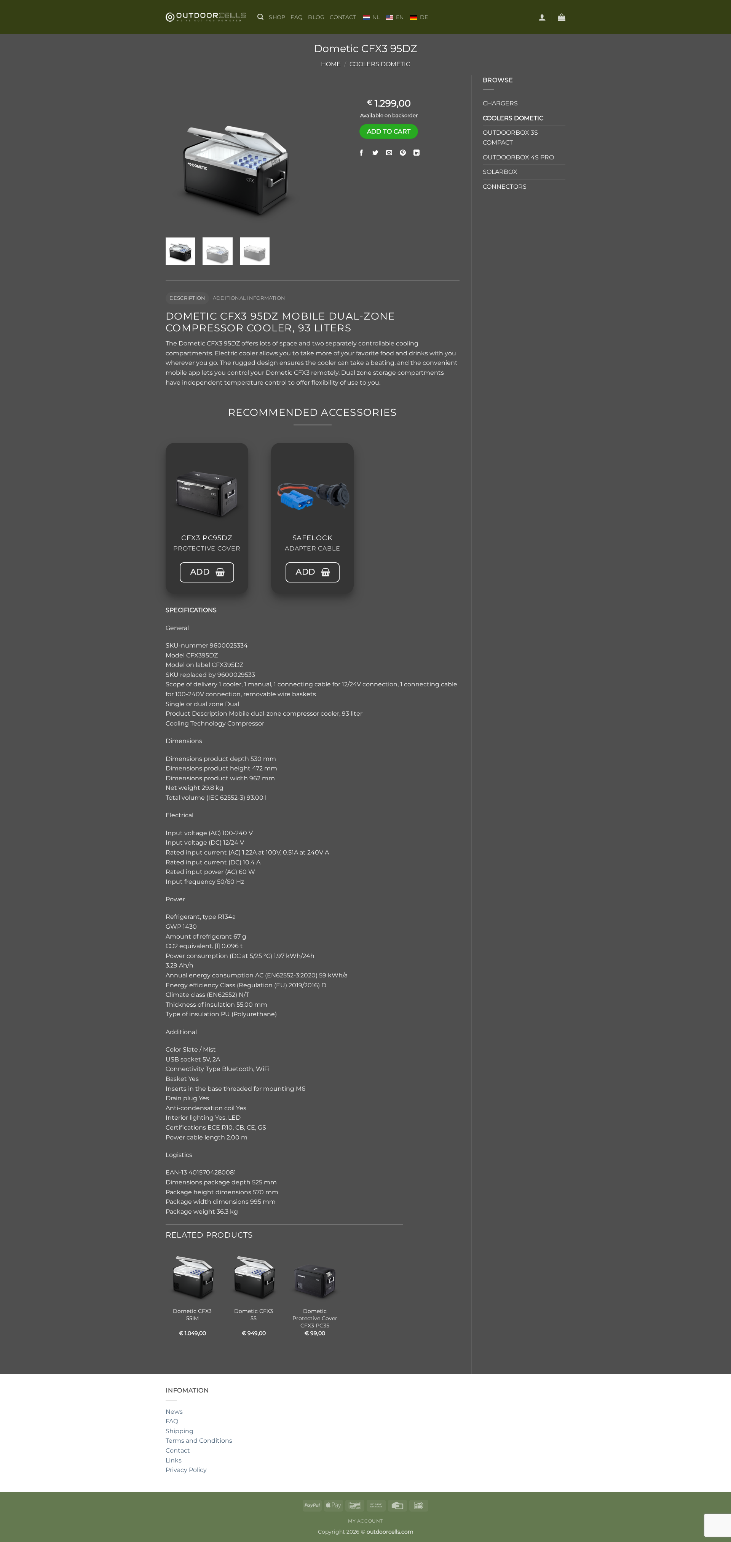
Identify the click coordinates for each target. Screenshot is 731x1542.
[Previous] (178, 161)
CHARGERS (500, 103)
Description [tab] (187, 298)
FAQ (296, 17)
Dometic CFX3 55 (253, 1315)
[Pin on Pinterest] (403, 153)
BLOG (316, 17)
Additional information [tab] (249, 298)
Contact (343, 17)
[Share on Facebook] (361, 153)
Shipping (179, 1431)
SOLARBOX (500, 171)
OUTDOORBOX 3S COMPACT (510, 137)
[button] (260, 17)
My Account (365, 1521)
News (174, 1411)
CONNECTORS (505, 186)
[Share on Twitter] (375, 153)
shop (277, 17)
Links (174, 1460)
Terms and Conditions (199, 1440)
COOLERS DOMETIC (380, 64)
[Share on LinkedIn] (416, 153)
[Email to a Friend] (389, 153)
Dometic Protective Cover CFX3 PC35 (314, 1318)
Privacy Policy (186, 1470)
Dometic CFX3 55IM (192, 1315)
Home (331, 64)
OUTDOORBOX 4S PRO (518, 157)
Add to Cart (389, 131)
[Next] (294, 161)
